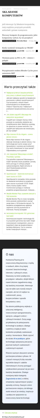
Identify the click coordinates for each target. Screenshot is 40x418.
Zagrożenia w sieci (13, 379)
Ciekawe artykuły (11, 413)
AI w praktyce (23, 20)
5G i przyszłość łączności (10, 20)
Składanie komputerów (9, 41)
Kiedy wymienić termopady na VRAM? (17, 48)
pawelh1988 (20, 51)
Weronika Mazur (22, 41)
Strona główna (6, 9)
